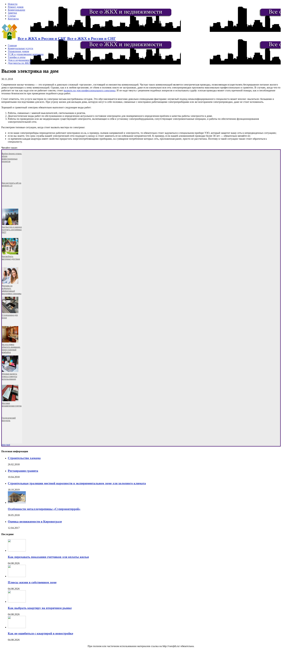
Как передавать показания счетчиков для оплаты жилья (48, 557)
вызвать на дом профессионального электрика (89, 90)
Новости (12, 4)
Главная (12, 45)
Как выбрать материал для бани (11, 257)
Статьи (12, 15)
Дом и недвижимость (20, 60)
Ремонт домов (16, 7)
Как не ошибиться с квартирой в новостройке (40, 633)
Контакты (13, 18)
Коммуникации (16, 9)
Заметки (12, 12)
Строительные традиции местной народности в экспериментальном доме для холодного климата (77, 483)
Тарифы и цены (16, 57)
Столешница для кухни (10, 316)
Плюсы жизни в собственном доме (32, 582)
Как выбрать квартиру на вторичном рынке (40, 608)
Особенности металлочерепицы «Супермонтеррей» (44, 509)
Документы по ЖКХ (19, 63)
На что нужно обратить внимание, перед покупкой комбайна (11, 348)
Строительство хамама (24, 458)
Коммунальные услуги (20, 48)
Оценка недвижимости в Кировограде (35, 521)
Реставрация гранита (23, 470)
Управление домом (18, 51)
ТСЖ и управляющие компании (26, 54)
